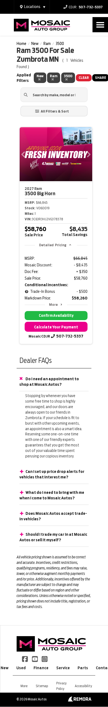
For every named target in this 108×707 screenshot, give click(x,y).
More (53, 304)
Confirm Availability (56, 316)
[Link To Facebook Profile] (25, 658)
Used (21, 668)
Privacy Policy (61, 686)
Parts (83, 668)
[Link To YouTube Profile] (35, 658)
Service (63, 668)
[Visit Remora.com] (79, 700)
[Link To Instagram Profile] (44, 658)
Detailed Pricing (52, 245)
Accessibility (83, 686)
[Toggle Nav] (100, 24)
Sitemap (42, 686)
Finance (41, 668)
